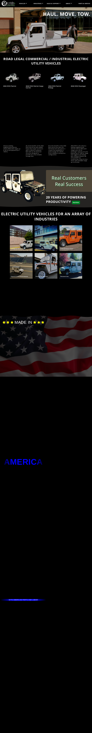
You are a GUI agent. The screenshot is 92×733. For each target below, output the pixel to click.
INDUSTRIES (37, 3)
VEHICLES (22, 3)
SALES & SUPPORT (53, 3)
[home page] (7, 3)
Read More (76, 202)
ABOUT (68, 3)
